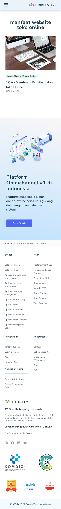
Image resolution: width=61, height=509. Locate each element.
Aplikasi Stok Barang (15, 299)
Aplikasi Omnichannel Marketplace (15, 276)
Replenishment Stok (43, 264)
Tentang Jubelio (12, 346)
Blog (35, 365)
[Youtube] (25, 442)
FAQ (35, 370)
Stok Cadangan (40, 298)
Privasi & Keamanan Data (14, 386)
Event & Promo (12, 351)
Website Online (29, 76)
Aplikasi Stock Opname (16, 319)
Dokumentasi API (42, 351)
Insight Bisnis (13, 76)
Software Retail (12, 264)
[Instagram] (6, 442)
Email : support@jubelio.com (18, 433)
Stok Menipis (39, 283)
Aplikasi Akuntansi (14, 309)
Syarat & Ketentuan (14, 379)
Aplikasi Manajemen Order (14, 326)
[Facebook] (12, 442)
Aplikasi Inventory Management (13, 293)
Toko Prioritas (40, 303)
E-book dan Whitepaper (39, 358)
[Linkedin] (18, 442)
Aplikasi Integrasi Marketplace (13, 285)
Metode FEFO (39, 288)
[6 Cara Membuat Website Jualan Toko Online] (30, 52)
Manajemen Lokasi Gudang (42, 271)
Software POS (11, 269)
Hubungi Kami (11, 361)
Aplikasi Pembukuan (15, 314)
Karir (7, 356)
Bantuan (37, 346)
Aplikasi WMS (11, 304)
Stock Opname (40, 293)
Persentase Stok (41, 278)
